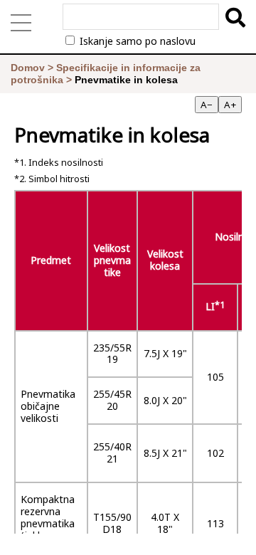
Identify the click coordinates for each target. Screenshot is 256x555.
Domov (28, 67)
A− (207, 104)
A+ (230, 104)
